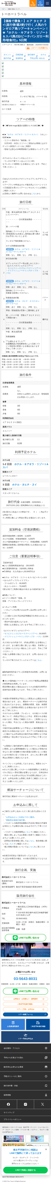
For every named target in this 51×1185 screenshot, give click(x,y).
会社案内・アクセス (12, 1048)
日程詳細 (19, 55)
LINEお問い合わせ (29, 937)
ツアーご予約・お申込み (25, 1009)
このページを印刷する (39, 48)
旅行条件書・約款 (11, 1086)
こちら (34, 193)
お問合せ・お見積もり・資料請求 (25, 999)
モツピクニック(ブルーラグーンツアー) (24, 268)
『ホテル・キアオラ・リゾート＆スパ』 (22, 134)
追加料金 (19, 58)
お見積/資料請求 (13, 1026)
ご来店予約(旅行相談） (25, 1004)
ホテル (43, 55)
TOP (3, 9)
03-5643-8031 (25, 979)
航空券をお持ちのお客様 (13, 1067)
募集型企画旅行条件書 (15, 820)
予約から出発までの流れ (13, 1058)
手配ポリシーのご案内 (13, 1076)
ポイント (7, 55)
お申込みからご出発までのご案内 (20, 817)
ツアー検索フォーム (25, 1014)
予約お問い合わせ (37, 58)
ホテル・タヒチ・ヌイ (24, 484)
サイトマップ (9, 1112)
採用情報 (7, 1095)
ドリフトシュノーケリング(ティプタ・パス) (22, 636)
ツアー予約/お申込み (25, 1039)
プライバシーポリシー (13, 1119)
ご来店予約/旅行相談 (37, 1026)
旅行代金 (7, 58)
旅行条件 (31, 55)
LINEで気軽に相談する (25, 1170)
